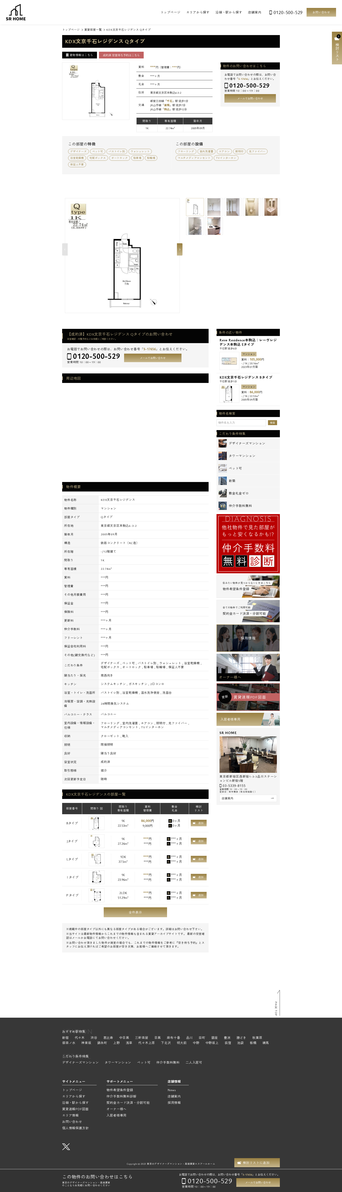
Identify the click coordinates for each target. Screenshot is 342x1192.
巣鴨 (167, 105)
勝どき (241, 1038)
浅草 (129, 1043)
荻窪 (228, 1043)
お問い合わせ (321, 12)
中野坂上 (212, 1043)
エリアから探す (198, 12)
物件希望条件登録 (119, 1090)
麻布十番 (173, 1038)
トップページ (170, 12)
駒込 (167, 109)
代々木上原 (146, 1043)
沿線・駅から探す (229, 12)
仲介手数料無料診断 (121, 1096)
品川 (189, 1038)
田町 (202, 1038)
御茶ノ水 (68, 1043)
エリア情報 (70, 1115)
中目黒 (124, 1038)
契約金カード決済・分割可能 (128, 1102)
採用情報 (248, 638)
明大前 (182, 1043)
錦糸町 (102, 1043)
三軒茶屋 (141, 1038)
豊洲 (227, 1038)
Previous (65, 249)
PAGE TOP (276, 1009)
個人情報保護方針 (75, 1128)
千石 (169, 101)
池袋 (240, 1043)
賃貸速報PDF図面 (75, 1109)
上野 (116, 1043)
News (172, 1090)
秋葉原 (257, 1038)
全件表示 (135, 912)
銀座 (214, 1038)
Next (179, 249)
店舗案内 (254, 12)
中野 (196, 1043)
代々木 (80, 1038)
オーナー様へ (230, 677)
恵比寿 (108, 1038)
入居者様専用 (230, 719)
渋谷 (94, 1038)
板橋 (253, 1043)
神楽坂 (86, 1043)
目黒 (157, 1038)
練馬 (265, 1043)
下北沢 (166, 1043)
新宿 (65, 1038)
